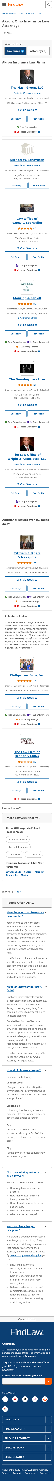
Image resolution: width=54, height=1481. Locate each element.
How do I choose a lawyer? (24, 1070)
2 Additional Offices (27, 317)
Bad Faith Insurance (18, 847)
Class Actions (34, 854)
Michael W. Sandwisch (27, 159)
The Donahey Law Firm (27, 379)
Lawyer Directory (9, 13)
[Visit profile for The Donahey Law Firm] (27, 368)
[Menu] (4, 4)
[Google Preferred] (5, 1409)
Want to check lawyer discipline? (21, 1228)
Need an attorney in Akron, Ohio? (24, 988)
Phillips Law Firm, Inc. (27, 675)
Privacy (16, 1473)
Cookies (44, 1473)
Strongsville (12, 875)
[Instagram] (35, 1399)
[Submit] (48, 1381)
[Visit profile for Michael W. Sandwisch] (27, 149)
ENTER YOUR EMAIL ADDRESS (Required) (22, 1375)
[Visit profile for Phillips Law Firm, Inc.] (27, 664)
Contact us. (30, 1356)
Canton (27, 871)
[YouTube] (15, 1399)
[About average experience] (39, 131)
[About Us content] (48, 1419)
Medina (24, 875)
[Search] (48, 4)
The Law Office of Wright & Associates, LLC (27, 456)
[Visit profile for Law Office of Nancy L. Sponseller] (27, 208)
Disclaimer (30, 1473)
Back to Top (28, 1319)
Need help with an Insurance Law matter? (25, 914)
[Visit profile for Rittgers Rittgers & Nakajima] (27, 542)
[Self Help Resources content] (48, 1438)
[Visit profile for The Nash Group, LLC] (27, 77)
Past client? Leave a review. (27, 93)
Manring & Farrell (27, 298)
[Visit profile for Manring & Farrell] (27, 287)
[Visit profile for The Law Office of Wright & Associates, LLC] (27, 444)
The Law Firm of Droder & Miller (27, 754)
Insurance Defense (17, 839)
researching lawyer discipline (25, 1255)
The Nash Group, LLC (27, 87)
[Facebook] (5, 1399)
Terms (5, 1473)
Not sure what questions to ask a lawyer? (24, 1174)
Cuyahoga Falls (13, 871)
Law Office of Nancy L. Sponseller (27, 220)
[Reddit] (45, 1399)
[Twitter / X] (25, 1399)
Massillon (39, 871)
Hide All (18, 891)
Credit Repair (14, 854)
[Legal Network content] (48, 1457)
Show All (6, 891)
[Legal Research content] (48, 1447)
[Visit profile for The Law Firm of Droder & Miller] (27, 741)
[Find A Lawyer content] (48, 1429)
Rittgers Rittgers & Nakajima (27, 555)
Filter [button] (9, 33)
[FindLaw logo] (16, 4)
